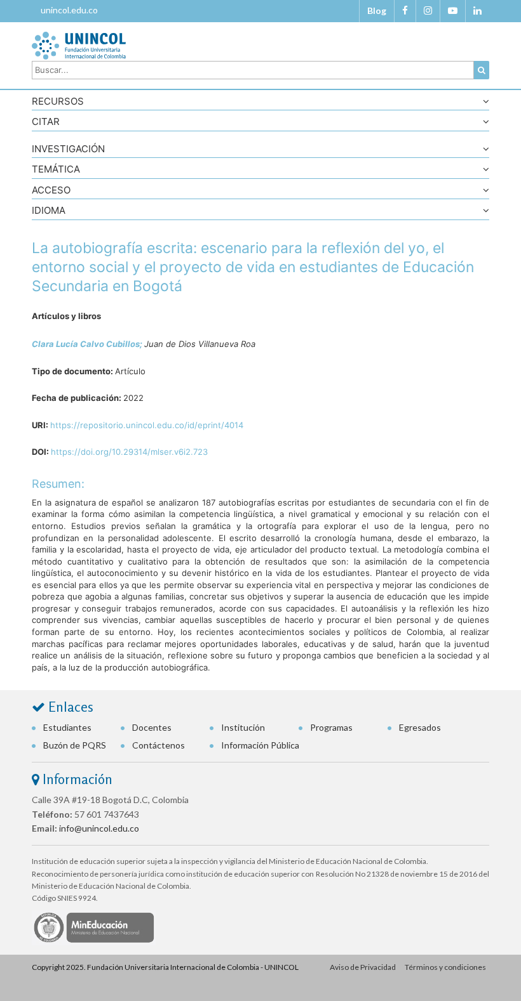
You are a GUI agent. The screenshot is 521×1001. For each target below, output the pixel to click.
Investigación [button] (68, 149)
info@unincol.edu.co (99, 828)
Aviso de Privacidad (363, 967)
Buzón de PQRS (74, 745)
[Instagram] (428, 10)
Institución (243, 727)
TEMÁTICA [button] (56, 169)
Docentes (152, 727)
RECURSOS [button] (58, 101)
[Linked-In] (477, 10)
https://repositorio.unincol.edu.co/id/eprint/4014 (146, 425)
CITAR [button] (46, 122)
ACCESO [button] (51, 190)
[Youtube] (452, 10)
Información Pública (260, 745)
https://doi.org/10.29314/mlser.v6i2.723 (129, 452)
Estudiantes (67, 727)
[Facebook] (405, 10)
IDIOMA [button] (48, 211)
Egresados (420, 727)
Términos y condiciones (445, 967)
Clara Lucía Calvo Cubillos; (88, 344)
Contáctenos (158, 745)
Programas (331, 727)
